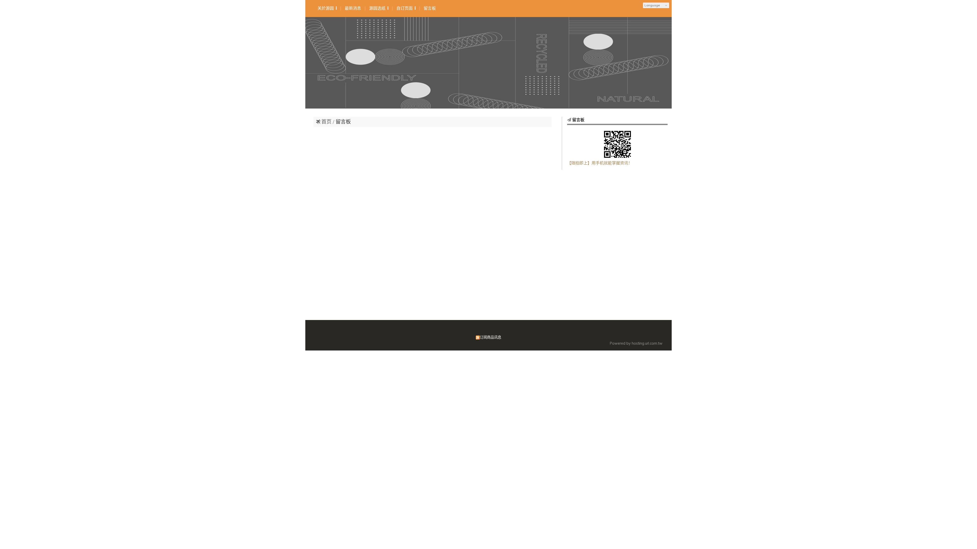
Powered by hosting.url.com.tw (636, 343)
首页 (326, 121)
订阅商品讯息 (490, 337)
